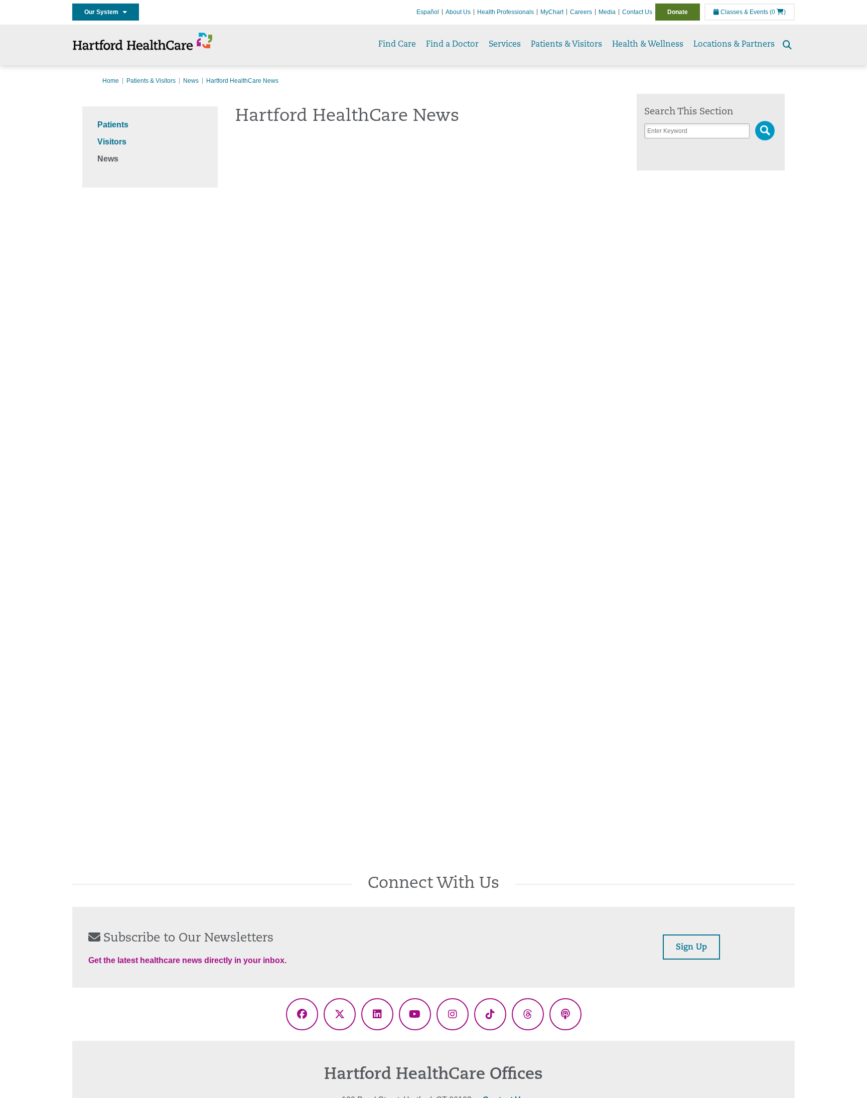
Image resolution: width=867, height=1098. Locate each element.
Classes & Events (743, 12)
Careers (581, 12)
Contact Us (637, 12)
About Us (458, 12)
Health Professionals (505, 12)
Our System (103, 12)
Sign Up (691, 948)
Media (607, 12)
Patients (112, 124)
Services (505, 45)
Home (110, 80)
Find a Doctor (452, 45)
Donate (677, 12)
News (191, 80)
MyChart (551, 12)
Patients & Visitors (566, 45)
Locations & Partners (734, 45)
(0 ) (778, 12)
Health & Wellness (647, 45)
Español (427, 12)
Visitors (111, 141)
